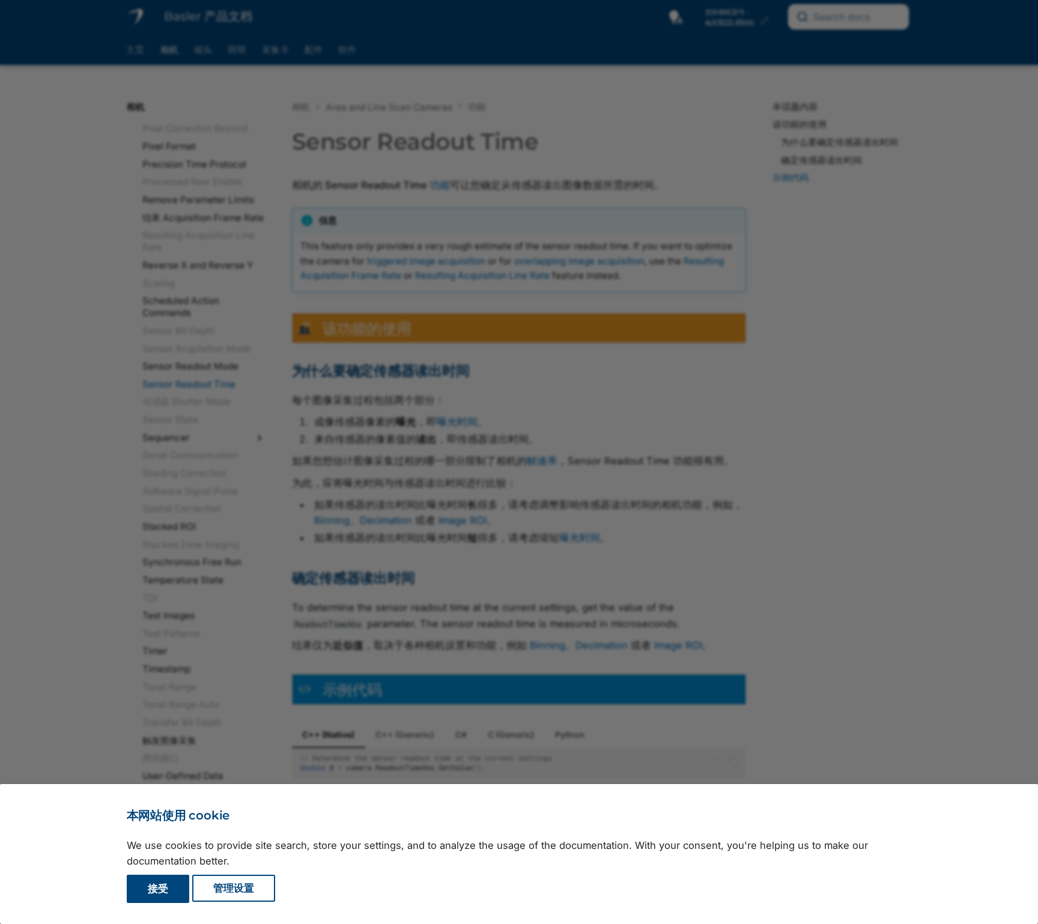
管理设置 (233, 889)
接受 (158, 889)
